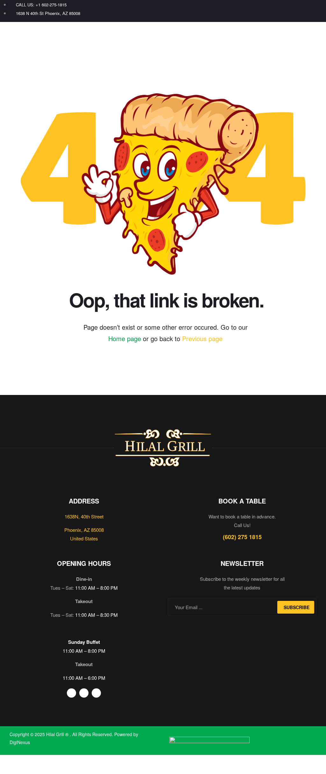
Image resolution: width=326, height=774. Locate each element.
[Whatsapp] (315, 11)
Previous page (202, 338)
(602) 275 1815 (242, 537)
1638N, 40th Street (84, 516)
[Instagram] (305, 11)
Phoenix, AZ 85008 (84, 529)
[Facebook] (294, 11)
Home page (124, 338)
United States (84, 538)
